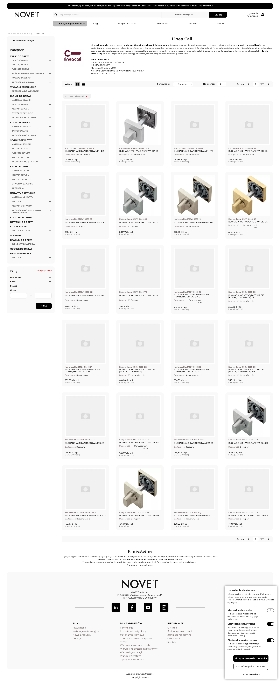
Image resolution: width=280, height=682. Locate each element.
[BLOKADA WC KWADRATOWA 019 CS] (140, 205)
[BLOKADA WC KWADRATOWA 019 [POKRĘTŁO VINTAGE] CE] (249, 279)
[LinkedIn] (116, 607)
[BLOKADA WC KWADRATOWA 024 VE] (249, 497)
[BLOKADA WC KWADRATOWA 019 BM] (249, 133)
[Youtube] (148, 607)
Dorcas (110, 559)
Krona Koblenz (127, 559)
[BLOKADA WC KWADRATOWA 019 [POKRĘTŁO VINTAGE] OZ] (140, 353)
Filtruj (44, 306)
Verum (178, 559)
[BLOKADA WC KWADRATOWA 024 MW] (85, 497)
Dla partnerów (125, 23)
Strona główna (14, 33)
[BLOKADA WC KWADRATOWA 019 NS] (194, 205)
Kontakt (221, 23)
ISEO (117, 559)
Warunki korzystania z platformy (139, 648)
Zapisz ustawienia (250, 674)
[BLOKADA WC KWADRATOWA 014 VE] (194, 133)
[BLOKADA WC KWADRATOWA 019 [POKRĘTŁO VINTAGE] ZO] (249, 353)
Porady (77, 638)
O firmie (192, 23)
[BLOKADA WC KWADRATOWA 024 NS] (140, 497)
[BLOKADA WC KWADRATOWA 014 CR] (85, 133)
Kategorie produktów (70, 23)
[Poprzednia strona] (248, 84)
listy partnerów (205, 6)
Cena (13, 290)
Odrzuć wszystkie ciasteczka (250, 666)
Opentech (152, 559)
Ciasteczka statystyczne (241, 623)
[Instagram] (164, 607)
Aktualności (79, 627)
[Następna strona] (268, 84)
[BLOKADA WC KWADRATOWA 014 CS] (140, 133)
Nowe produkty (82, 634)
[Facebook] (132, 607)
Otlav (160, 559)
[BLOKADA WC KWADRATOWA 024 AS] (85, 425)
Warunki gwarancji (131, 652)
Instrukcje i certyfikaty (133, 631)
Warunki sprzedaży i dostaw (136, 645)
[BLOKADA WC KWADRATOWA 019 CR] (85, 205)
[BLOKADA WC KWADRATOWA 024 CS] (249, 425)
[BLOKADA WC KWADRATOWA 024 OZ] (194, 497)
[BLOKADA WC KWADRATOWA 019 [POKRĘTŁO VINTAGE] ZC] (194, 353)
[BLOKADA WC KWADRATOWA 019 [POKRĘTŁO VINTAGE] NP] (85, 353)
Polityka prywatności (179, 631)
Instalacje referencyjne (86, 631)
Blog (95, 23)
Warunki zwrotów (130, 656)
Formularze (126, 627)
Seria (13, 281)
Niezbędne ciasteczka (240, 610)
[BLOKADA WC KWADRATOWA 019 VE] (140, 279)
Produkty (28, 33)
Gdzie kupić (162, 23)
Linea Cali (141, 559)
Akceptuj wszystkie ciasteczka (251, 658)
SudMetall (169, 559)
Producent (16, 277)
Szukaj (218, 14)
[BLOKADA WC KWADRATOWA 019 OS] (249, 205)
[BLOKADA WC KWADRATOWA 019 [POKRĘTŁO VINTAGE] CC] (194, 279)
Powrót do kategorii (25, 40)
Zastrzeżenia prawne (179, 634)
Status (13, 286)
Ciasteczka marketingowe (242, 640)
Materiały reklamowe (132, 634)
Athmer (101, 559)
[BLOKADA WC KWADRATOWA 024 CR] (194, 425)
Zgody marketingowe (132, 659)
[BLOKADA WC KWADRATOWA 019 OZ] (85, 279)
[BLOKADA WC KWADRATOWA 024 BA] (140, 425)
